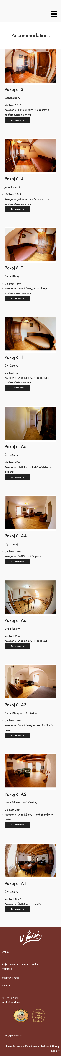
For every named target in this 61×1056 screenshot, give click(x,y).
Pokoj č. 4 (14, 179)
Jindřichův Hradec (10, 977)
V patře (36, 556)
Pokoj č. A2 (15, 794)
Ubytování (45, 1046)
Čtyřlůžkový (24, 556)
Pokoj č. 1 (14, 357)
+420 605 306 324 (10, 997)
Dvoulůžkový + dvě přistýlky (33, 725)
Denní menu (32, 1046)
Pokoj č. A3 (15, 705)
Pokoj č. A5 (15, 447)
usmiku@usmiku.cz (11, 1002)
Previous (10, 67)
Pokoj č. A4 (16, 536)
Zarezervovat (17, 120)
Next (51, 67)
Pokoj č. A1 (15, 884)
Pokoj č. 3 (14, 90)
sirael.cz (17, 1036)
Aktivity (55, 1046)
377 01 (4, 973)
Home (8, 1046)
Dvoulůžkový (24, 288)
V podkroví (40, 641)
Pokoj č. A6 (15, 620)
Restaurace (19, 1046)
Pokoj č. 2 (14, 268)
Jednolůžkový (25, 110)
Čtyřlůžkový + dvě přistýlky (32, 467)
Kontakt (55, 1051)
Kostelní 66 (7, 968)
